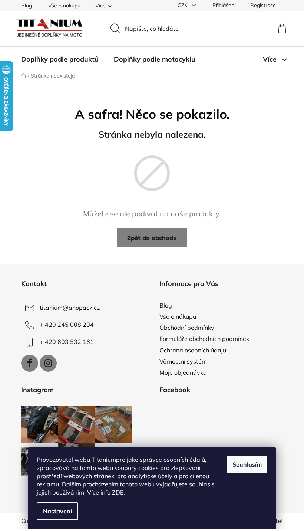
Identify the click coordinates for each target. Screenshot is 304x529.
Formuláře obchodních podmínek (204, 338)
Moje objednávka (183, 372)
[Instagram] (48, 363)
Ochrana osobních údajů (192, 350)
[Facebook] (29, 363)
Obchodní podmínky (186, 327)
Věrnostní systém (183, 361)
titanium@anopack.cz (70, 307)
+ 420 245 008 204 (67, 324)
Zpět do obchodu (152, 238)
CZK (183, 5)
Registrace (263, 5)
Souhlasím (247, 464)
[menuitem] (60, 59)
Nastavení (57, 511)
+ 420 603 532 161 (67, 341)
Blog (26, 5)
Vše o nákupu (64, 5)
